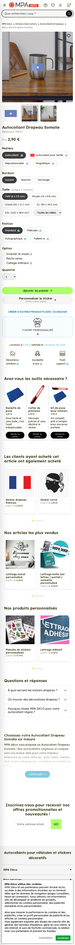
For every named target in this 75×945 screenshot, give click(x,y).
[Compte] (60, 5)
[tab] (32, 521)
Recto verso (14, 258)
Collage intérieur (18, 263)
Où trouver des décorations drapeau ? (34, 699)
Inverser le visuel (18, 254)
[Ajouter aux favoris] (68, 35)
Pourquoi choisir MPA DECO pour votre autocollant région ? (33, 710)
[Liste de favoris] (53, 5)
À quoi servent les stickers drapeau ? (32, 690)
